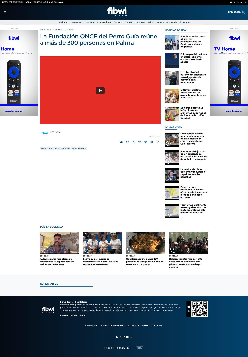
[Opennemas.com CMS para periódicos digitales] (124, 350)
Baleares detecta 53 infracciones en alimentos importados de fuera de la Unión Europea (193, 113)
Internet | (7, 2)
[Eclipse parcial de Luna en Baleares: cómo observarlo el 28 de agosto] (172, 60)
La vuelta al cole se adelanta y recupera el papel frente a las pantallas (193, 173)
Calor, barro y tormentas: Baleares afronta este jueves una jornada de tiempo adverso (194, 192)
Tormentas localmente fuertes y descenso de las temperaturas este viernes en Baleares (193, 209)
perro (74, 148)
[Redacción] (44, 132)
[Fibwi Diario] (117, 12)
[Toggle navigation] (4, 12)
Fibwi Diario (46, 30)
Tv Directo (234, 12)
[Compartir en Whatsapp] (158, 141)
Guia (50, 148)
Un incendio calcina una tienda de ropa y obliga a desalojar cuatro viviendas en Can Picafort (192, 138)
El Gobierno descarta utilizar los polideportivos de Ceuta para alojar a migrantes (192, 41)
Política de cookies (138, 326)
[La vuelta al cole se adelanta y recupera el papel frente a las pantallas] (172, 175)
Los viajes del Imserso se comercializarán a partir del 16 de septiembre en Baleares (100, 262)
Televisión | (19, 2)
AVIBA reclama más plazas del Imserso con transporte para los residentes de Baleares (57, 262)
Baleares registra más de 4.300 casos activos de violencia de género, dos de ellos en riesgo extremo (185, 263)
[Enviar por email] (121, 141)
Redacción (56, 132)
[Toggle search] (243, 12)
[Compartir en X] (133, 141)
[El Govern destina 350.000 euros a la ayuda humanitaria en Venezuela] (172, 96)
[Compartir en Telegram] (146, 141)
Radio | (29, 2)
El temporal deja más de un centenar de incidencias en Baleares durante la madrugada (194, 155)
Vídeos (58, 30)
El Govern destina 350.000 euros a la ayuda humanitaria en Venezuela (193, 94)
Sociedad (69, 30)
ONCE (56, 148)
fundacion (65, 148)
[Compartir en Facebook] (127, 141)
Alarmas (58, 2)
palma (43, 148)
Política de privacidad (112, 326)
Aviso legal (91, 326)
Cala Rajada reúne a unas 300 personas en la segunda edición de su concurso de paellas (144, 262)
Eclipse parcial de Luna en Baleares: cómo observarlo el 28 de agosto (193, 58)
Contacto (156, 326)
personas (82, 148)
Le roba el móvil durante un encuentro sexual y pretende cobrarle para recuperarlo (193, 77)
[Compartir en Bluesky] (139, 141)
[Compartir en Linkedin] (152, 141)
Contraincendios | (43, 2)
